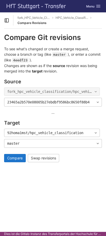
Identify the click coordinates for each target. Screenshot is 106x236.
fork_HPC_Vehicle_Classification (33, 18)
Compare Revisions (32, 23)
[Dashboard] (36, 6)
